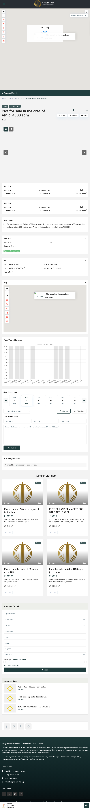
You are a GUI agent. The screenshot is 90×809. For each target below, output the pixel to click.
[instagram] (28, 726)
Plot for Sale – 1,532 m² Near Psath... (32, 687)
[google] (14, 726)
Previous (6, 400)
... (29, 522)
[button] (50, 50)
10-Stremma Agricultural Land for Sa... (32, 697)
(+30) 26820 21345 (12, 775)
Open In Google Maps (11, 251)
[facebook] (7, 726)
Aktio (5, 120)
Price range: (7, 659)
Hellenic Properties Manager (11, 805)
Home (4, 98)
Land (15, 98)
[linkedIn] (21, 726)
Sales (5, 106)
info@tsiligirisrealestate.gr (14, 782)
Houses (10, 98)
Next (84, 400)
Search (45, 670)
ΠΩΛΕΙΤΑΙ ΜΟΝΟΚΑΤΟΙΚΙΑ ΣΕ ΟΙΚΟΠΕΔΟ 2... (34, 707)
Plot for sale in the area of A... (57, 294)
